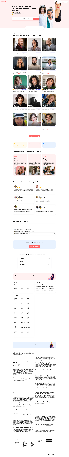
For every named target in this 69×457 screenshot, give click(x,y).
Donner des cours (59, 1)
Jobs (15, 443)
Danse (23, 447)
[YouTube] (53, 454)
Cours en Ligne (17, 441)
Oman (28, 322)
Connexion (65, 1)
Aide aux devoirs (25, 445)
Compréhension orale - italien (39, 285)
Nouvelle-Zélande (23, 322)
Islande (15, 313)
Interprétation (51, 290)
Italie (28, 313)
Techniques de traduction (37, 290)
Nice (31, 441)
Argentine (15, 298)
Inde (14, 312)
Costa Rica (28, 304)
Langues (17, 33)
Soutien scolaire (25, 448)
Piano (23, 440)
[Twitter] (49, 454)
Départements (17, 442)
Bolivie (28, 299)
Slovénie (22, 331)
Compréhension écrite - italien (52, 285)
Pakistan (15, 323)
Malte (28, 317)
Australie (22, 298)
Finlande (28, 308)
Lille (21, 284)
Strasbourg (15, 288)
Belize (21, 299)
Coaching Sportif (25, 443)
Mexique (28, 318)
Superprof (14, 33)
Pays (15, 440)
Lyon (27, 284)
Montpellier (32, 444)
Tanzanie (22, 332)
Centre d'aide (40, 440)
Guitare (24, 442)
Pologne (15, 326)
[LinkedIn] (52, 454)
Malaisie (22, 317)
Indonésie (22, 312)
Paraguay (28, 323)
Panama (22, 323)
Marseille (32, 438)
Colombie (15, 304)
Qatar (15, 327)
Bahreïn (15, 299)
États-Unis (22, 308)
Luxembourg (15, 317)
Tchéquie (28, 332)
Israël (21, 313)
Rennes (31, 447)
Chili (21, 303)
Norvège (15, 322)
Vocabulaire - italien (45, 286)
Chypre (28, 303)
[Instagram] (51, 454)
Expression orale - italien (44, 285)
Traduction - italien (38, 286)
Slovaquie (15, 331)
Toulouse (22, 288)
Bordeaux (15, 284)
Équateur (22, 307)
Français (24, 444)
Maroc (15, 318)
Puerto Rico (28, 326)
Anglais (43, 288)
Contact (39, 441)
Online (28, 288)
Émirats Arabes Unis (16, 307)
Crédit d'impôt (40, 439)
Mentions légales (17, 438)
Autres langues (44, 290)
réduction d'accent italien (20, 373)
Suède (28, 331)
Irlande (28, 312)
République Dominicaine (24, 327)
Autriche (28, 298)
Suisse (15, 332)
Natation (24, 441)
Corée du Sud (22, 304)
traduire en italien (48, 425)
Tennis (23, 446)
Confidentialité (17, 439)
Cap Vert (15, 303)
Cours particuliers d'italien (21, 33)
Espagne (28, 307)
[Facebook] (48, 454)
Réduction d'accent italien (38, 288)
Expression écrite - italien (51, 286)
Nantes (31, 442)
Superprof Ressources (41, 438)
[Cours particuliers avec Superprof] (3, 1)
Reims (31, 448)
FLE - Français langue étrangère (51, 288)
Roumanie (28, 327)
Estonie (15, 308)
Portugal (22, 326)
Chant (23, 439)
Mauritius (22, 318)
